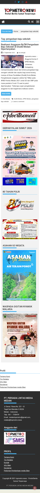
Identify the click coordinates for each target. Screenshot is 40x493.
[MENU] (37, 21)
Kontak (6, 463)
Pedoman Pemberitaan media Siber (13, 387)
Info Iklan (3, 382)
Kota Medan (6, 99)
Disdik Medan (18, 99)
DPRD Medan (27, 99)
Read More (6, 94)
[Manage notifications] (35, 488)
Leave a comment (18, 101)
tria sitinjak (22, 52)
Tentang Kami (5, 376)
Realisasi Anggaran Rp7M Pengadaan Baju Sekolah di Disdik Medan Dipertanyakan (20, 46)
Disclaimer (4, 385)
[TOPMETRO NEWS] (3, 21)
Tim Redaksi (4, 379)
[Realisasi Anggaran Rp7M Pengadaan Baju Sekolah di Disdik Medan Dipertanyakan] (12, 56)
